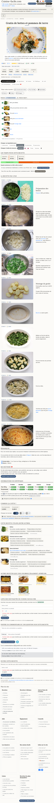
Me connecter (24, 758)
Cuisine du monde (26, 699)
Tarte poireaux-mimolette (45, 552)
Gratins (22, 18)
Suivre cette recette (6, 675)
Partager (49, 3)
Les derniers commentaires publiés (8, 780)
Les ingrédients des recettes (8, 733)
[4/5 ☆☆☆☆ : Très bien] (17, 66)
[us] (25, 148)
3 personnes (12, 145)
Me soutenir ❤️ (17, 84)
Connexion (49, 5)
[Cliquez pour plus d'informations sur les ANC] (42, 493)
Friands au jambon (15, 552)
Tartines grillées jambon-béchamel (19, 566)
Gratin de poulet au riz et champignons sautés (39, 564)
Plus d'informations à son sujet (18, 550)
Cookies (23, 783)
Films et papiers (7, 757)
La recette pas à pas (9, 81)
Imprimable (42, 89)
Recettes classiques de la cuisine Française (27, 702)
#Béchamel (30, 74)
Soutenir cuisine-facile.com (8, 476)
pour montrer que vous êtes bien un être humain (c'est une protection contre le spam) (27, 614)
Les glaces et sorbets (8, 748)
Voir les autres (33, 533)
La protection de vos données (44, 764)
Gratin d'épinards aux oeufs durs (29, 552)
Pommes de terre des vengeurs (18, 564)
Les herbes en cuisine (9, 750)
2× (9, 63)
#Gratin (25, 74)
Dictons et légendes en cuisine (27, 706)
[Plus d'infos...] (41, 148)
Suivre (5, 93)
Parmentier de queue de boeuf (36, 566)
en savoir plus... (36, 11)
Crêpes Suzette (25, 780)
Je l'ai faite (32, 89)
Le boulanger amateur (9, 754)
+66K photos (5, 5)
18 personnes (36, 145)
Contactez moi (32, 3)
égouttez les (39, 240)
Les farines (6, 752)
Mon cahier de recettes (27, 750)
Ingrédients (21, 81)
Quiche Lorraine (25, 787)
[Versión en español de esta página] (43, 1)
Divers (16, 18)
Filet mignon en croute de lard (27, 790)
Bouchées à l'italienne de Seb (17, 541)
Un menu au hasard (44, 697)
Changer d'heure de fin (40, 171)
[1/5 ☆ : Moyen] (12, 66)
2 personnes (5, 145)
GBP (29, 513)
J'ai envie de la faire (21, 89)
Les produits (6, 730)
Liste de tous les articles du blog (9, 786)
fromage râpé (17, 123)
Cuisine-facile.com (11, 1)
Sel (11, 129)
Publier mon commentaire (8, 642)
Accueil (3, 18)
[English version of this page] (40, 1)
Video (12, 93)
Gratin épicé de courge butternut (18, 554)
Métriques (20, 148)
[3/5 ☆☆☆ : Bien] (15, 66)
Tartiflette (23, 785)
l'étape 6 (29, 455)
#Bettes (10, 74)
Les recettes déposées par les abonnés (45, 704)
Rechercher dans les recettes (44, 700)
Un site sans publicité (44, 754)
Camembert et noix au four (34, 538)
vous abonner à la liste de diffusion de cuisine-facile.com (21, 680)
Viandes (5, 697)
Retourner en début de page (27, 800)
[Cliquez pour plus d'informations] (31, 498)
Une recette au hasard (45, 694)
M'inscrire (23, 756)
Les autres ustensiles (26, 728)
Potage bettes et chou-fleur (34, 529)
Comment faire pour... (45, 724)
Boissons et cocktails (8, 704)
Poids (31, 148)
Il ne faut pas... (43, 726)
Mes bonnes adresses (9, 739)
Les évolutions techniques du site (43, 757)
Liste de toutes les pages (8, 790)
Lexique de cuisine (8, 728)
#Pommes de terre (18, 74)
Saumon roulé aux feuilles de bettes (19, 533)
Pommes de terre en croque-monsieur (36, 562)
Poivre (11, 134)
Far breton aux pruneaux (27, 796)
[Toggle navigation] (3, 15)
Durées (29, 81)
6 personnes (20, 145)
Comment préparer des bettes (17, 531)
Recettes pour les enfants (25, 696)
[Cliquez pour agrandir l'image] (27, 40)
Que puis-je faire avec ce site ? (45, 751)
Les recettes (9, 18)
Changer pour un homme (34, 495)
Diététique (37, 81)
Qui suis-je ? (49, 1)
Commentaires (6, 84)
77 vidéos (12, 5)
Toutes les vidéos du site (8, 794)
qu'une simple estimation (27, 516)
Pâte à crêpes (24, 793)
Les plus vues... (7, 783)
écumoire (43, 238)
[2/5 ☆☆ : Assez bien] (13, 66)
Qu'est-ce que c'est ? (26, 748)
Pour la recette (5, 491)
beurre (16, 113)
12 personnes (28, 145)
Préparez (38, 193)
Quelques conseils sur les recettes (9, 725)
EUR (17, 513)
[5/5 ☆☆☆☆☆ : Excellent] (18, 66)
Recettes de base (7, 706)
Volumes (37, 148)
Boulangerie (24, 693)
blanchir (11, 58)
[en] (28, 148)
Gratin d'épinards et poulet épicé (36, 554)
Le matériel (24, 722)
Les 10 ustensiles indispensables (25, 725)
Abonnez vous (41, 3)
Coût (44, 81)
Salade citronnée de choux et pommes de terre (22, 545)
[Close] (52, 9)
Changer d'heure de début (43, 167)
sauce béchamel (19, 118)
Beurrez (38, 312)
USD (23, 513)
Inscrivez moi (5, 617)
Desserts (5, 699)
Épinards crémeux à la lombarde (35, 541)
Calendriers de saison (9, 736)
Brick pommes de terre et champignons (20, 543)
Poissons (5, 695)
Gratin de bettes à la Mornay (34, 531)
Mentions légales (43, 767)
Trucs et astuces (7, 709)
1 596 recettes (5, 4)
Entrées (5, 693)
